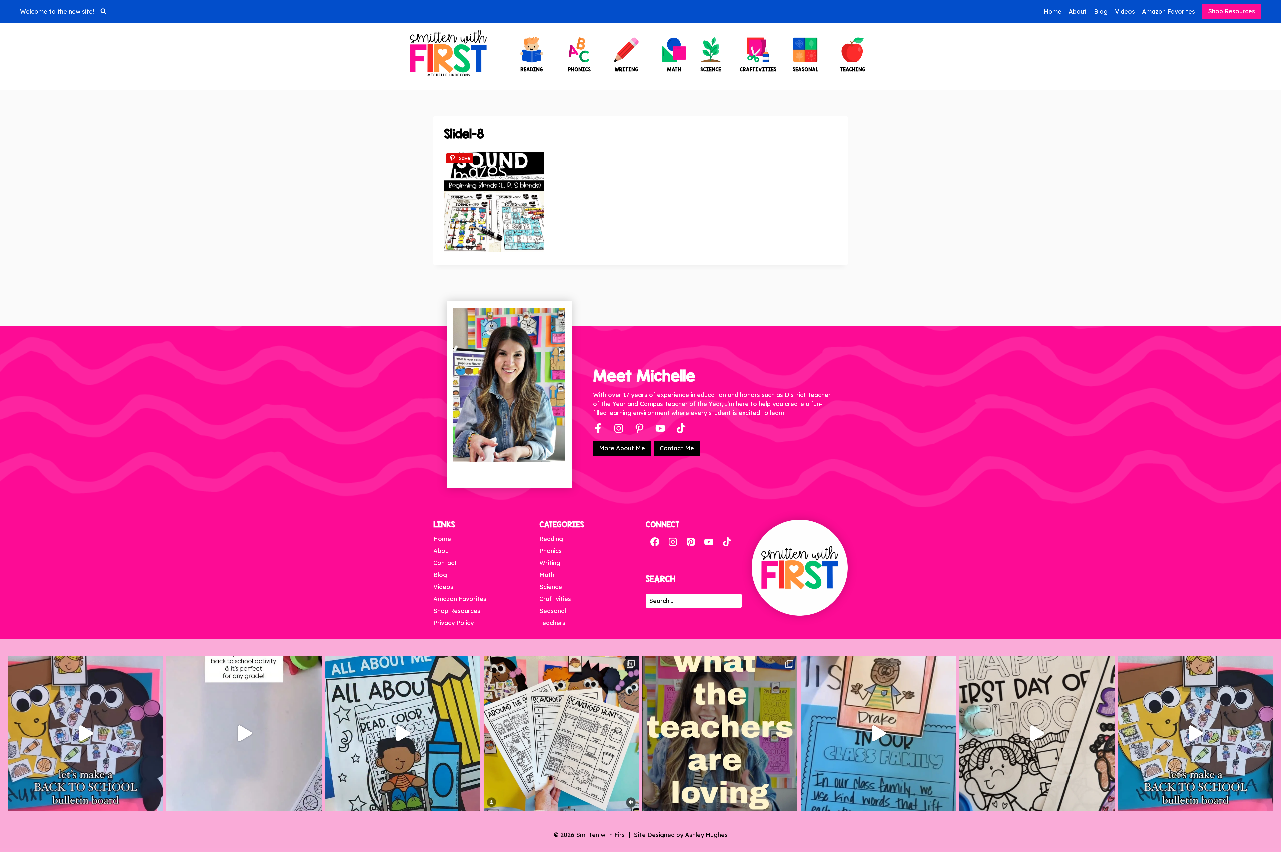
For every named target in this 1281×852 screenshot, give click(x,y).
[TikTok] (727, 542)
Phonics (550, 551)
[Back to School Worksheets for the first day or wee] (561, 733)
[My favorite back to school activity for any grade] (244, 733)
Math (546, 575)
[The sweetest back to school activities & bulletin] (878, 733)
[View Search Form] (103, 11)
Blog (1101, 11)
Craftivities (555, 599)
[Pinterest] (639, 428)
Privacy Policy (453, 623)
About (1078, 11)
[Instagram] (619, 428)
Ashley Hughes (706, 835)
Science (550, 587)
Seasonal (552, 611)
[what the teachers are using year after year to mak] (719, 733)
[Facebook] (598, 428)
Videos (1125, 11)
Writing (549, 563)
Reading (551, 539)
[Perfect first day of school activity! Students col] (1037, 733)
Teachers (552, 623)
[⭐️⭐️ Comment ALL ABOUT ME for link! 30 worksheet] (402, 733)
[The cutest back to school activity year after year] (85, 733)
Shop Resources (1231, 11)
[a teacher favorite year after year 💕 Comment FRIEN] (1195, 733)
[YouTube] (660, 428)
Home (1052, 11)
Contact (445, 563)
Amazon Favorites (1168, 11)
